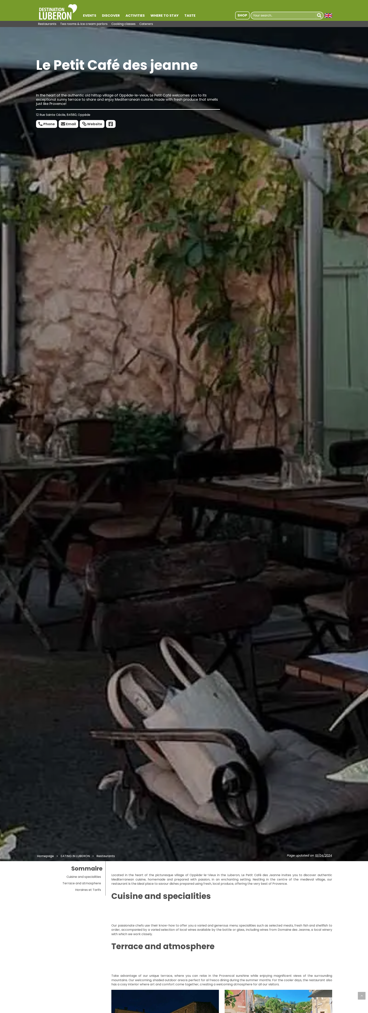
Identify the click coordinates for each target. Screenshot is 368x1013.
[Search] (320, 15)
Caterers (146, 24)
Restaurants (47, 24)
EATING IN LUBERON (75, 856)
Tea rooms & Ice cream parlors (84, 24)
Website (94, 124)
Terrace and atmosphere (81, 883)
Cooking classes (123, 24)
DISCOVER (111, 15)
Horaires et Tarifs (88, 890)
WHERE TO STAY (164, 15)
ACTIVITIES (135, 15)
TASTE (190, 15)
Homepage (45, 856)
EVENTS (89, 15)
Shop (242, 15)
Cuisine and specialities (84, 877)
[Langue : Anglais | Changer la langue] (328, 15)
